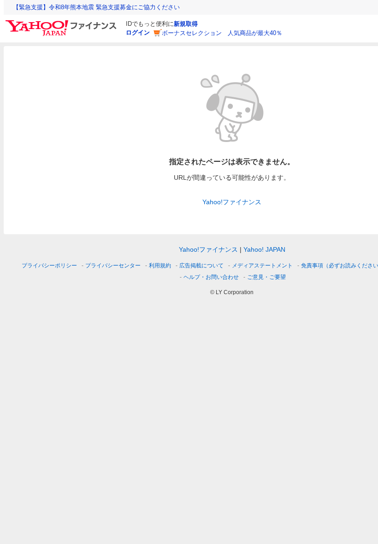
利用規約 (160, 265)
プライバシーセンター (113, 265)
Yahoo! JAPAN (264, 249)
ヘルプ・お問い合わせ (211, 277)
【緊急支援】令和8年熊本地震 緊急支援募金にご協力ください (96, 7)
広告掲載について (201, 265)
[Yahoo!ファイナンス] (62, 22)
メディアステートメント (262, 265)
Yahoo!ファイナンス (231, 202)
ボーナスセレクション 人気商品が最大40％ (222, 33)
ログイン (138, 32)
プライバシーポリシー (49, 265)
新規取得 (186, 23)
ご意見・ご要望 (266, 277)
